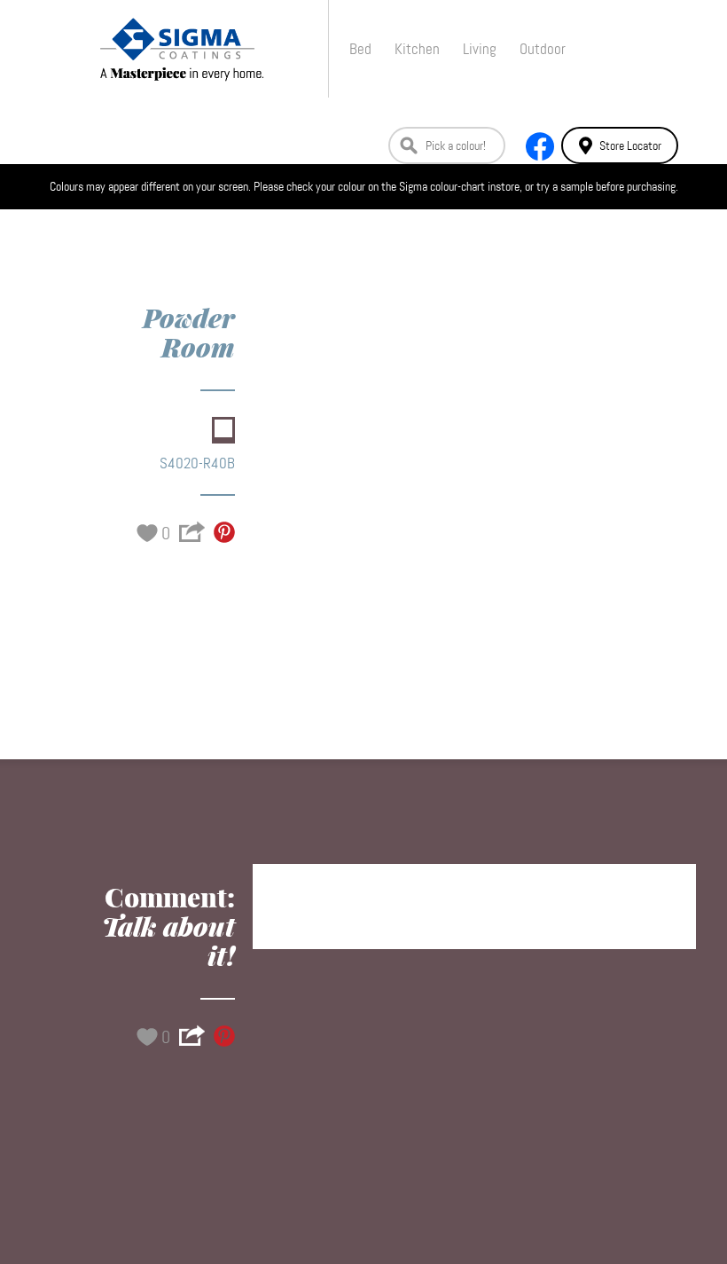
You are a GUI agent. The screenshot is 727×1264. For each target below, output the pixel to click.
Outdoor (543, 49)
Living (479, 49)
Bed (360, 49)
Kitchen (417, 49)
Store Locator (630, 145)
